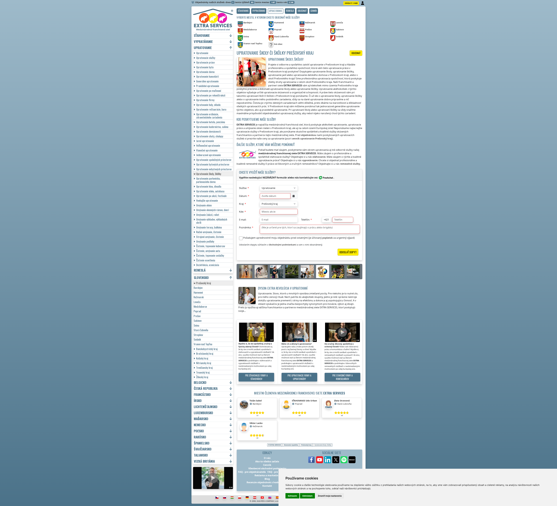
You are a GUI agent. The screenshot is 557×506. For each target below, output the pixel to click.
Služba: (243, 188)
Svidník (197, 339)
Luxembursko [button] (203, 413)
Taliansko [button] (201, 455)
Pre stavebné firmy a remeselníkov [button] (342, 377)
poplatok (327, 237)
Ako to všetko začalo (267, 461)
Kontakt (267, 485)
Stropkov (198, 335)
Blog (267, 478)
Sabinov (197, 320)
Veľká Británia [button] (204, 461)
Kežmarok (199, 297)
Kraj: (241, 203)
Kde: (241, 211)
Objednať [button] (355, 53)
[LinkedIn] (327, 459)
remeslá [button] (200, 270)
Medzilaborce (200, 306)
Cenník (267, 465)
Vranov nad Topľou (203, 344)
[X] (335, 459)
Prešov (197, 316)
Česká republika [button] (206, 388)
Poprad (197, 311)
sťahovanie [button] (202, 35)
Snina (196, 325)
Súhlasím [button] (292, 496)
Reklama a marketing (267, 475)
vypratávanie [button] (203, 41)
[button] (243, 11)
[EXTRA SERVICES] (213, 18)
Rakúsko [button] (200, 437)
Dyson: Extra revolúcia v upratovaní (283, 288)
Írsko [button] (198, 400)
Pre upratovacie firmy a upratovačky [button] (299, 377)
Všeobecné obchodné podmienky (267, 468)
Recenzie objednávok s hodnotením (267, 482)
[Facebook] (311, 459)
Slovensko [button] (201, 277)
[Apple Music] (352, 459)
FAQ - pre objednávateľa (252, 472)
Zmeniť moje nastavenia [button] (330, 496)
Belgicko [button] (200, 382)
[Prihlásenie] (363, 3)
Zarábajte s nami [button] (351, 3)
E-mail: (242, 219)
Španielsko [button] (201, 443)
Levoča (197, 302)
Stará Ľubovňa (201, 330)
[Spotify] (343, 459)
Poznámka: (245, 227)
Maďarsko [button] (201, 418)
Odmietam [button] (307, 496)
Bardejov (198, 287)
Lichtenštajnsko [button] (205, 406)
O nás (267, 458)
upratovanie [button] (203, 47)
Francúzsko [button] (202, 394)
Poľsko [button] (199, 431)
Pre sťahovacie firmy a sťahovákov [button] (256, 377)
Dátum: (243, 196)
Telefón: (305, 219)
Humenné (198, 292)
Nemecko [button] (200, 425)
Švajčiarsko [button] (202, 449)
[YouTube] (319, 459)
